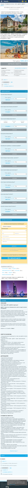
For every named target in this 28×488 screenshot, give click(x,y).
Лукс (3, 272)
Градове (14, 268)
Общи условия (4, 484)
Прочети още (13, 450)
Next (26, 289)
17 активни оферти (7, 86)
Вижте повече (12, 484)
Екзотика (17, 270)
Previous (1, 289)
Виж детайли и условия (20, 68)
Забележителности (6, 270)
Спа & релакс (5, 268)
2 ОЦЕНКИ (5, 84)
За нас (2, 482)
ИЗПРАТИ (14, 246)
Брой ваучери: (5, 228)
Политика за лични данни (6, 485)
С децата (10, 272)
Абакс (4, 79)
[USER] (22, 1)
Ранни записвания (6, 274)
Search (19, 1)
